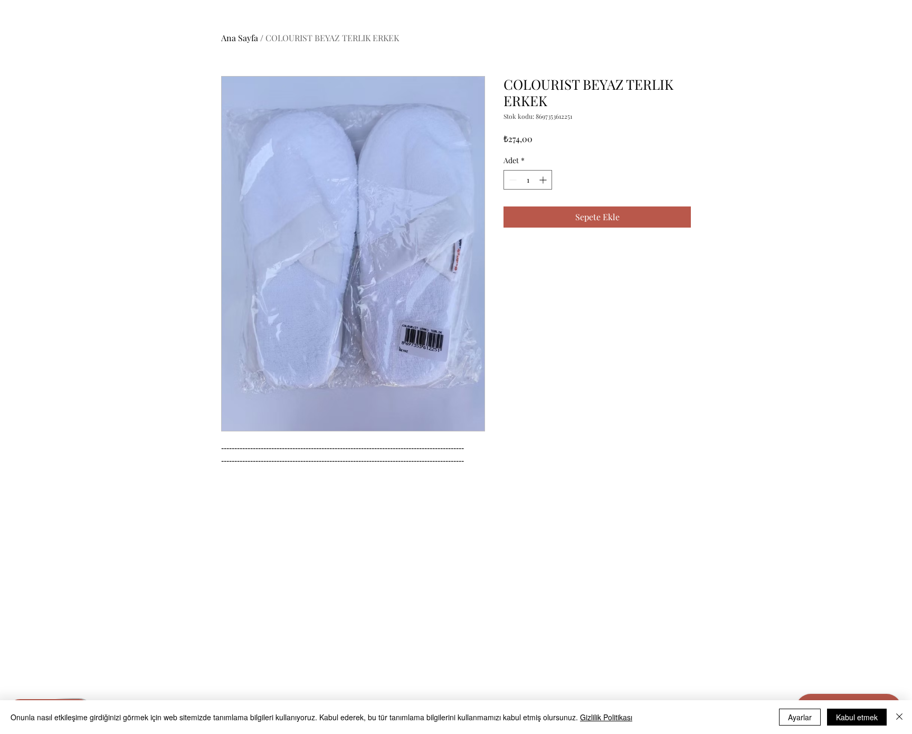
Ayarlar (800, 717)
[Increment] (543, 180)
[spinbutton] (527, 180)
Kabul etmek (857, 717)
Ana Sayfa (239, 37)
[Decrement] (511, 180)
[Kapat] (899, 717)
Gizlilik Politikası (606, 717)
